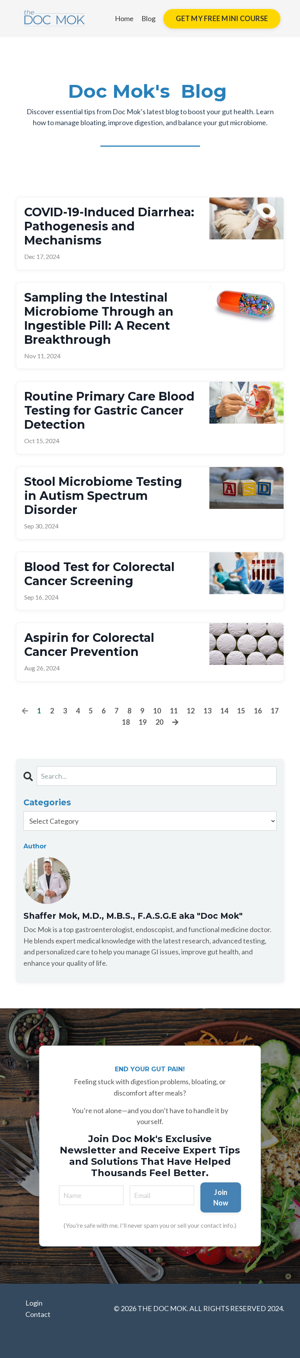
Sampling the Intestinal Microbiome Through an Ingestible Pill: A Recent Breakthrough (98, 319)
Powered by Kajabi (261, 1338)
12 (191, 710)
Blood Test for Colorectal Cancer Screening (99, 574)
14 (224, 710)
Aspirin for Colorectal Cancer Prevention (89, 645)
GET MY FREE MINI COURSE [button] (222, 18)
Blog (148, 18)
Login (34, 1303)
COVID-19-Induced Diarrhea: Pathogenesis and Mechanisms (109, 226)
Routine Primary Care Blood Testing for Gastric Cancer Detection (109, 411)
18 (126, 722)
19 (142, 722)
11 (174, 710)
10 (157, 710)
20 (159, 722)
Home (124, 18)
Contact (37, 1314)
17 (275, 710)
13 (207, 710)
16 (258, 710)
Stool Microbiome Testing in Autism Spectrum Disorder (103, 496)
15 (241, 710)
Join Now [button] (221, 1197)
